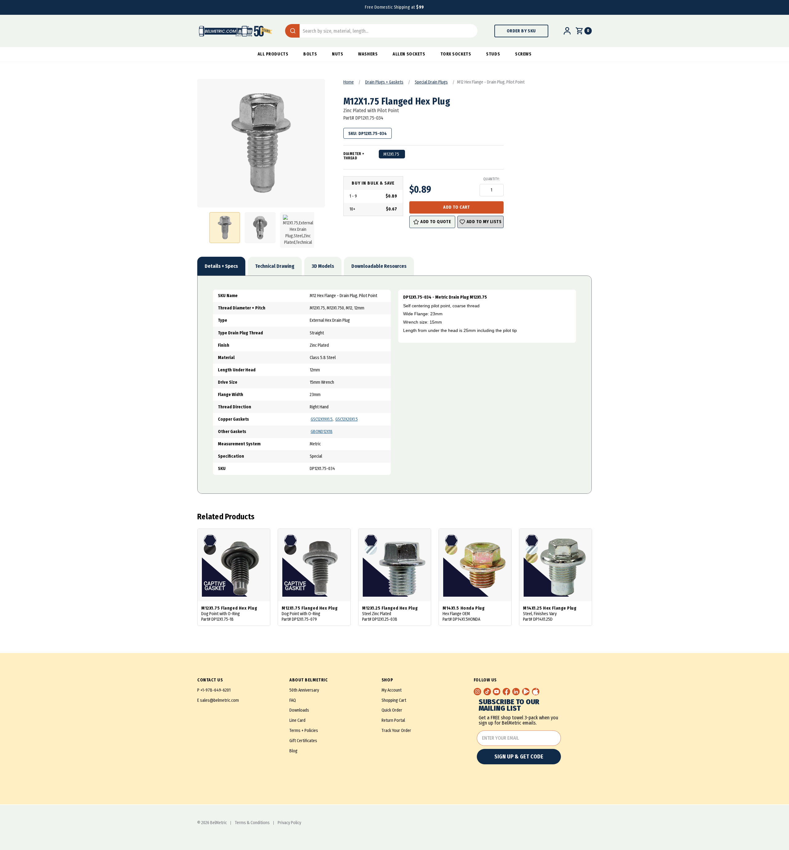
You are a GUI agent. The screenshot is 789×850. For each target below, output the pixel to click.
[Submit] (292, 31)
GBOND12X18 (322, 431)
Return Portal (393, 720)
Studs (493, 54)
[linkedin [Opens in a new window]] (516, 691)
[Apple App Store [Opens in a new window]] (535, 691)
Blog (293, 751)
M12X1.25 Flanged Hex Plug (390, 608)
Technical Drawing (274, 266)
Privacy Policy (289, 822)
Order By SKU (521, 31)
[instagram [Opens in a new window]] (477, 691)
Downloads (299, 710)
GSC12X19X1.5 (322, 419)
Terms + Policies (303, 730)
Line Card (297, 720)
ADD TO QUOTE (435, 221)
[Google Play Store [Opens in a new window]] (525, 691)
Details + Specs (221, 266)
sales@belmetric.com (219, 700)
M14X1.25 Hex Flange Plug (549, 608)
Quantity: (491, 179)
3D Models (323, 266)
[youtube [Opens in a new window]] (496, 691)
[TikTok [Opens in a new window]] (487, 691)
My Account (392, 690)
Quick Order (392, 710)
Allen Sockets (409, 54)
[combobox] (381, 31)
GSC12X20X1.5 (346, 419)
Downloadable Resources (379, 266)
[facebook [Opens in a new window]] (506, 691)
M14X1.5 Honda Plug (463, 608)
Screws (523, 54)
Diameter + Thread (354, 156)
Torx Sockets (455, 54)
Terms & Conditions (252, 822)
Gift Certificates (303, 740)
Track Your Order (396, 730)
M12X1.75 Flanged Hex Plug (229, 608)
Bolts (310, 54)
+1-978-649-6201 (215, 690)
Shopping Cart (394, 700)
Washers (368, 54)
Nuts (337, 54)
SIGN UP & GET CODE (518, 756)
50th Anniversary (304, 690)
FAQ (292, 700)
